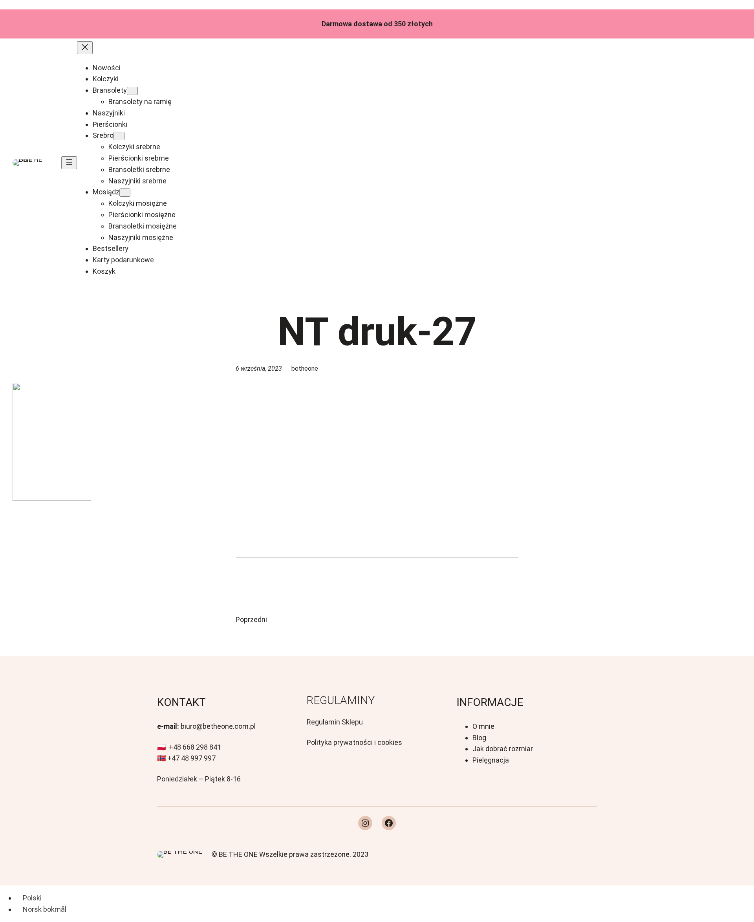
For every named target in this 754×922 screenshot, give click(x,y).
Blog (479, 738)
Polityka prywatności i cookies (354, 742)
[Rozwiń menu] (69, 162)
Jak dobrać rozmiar (502, 749)
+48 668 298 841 (195, 747)
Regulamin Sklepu (335, 722)
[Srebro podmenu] (118, 136)
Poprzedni (251, 619)
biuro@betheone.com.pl (218, 726)
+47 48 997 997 (191, 758)
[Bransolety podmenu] (132, 91)
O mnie (483, 726)
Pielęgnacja (490, 760)
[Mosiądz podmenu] (124, 192)
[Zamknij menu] (85, 47)
